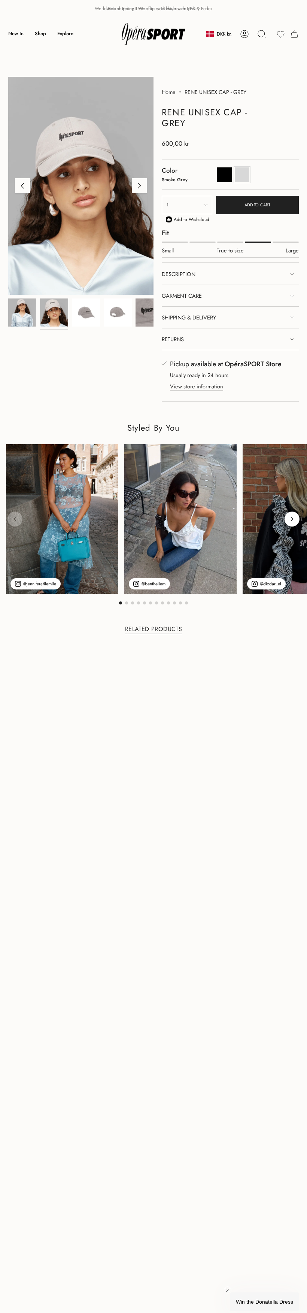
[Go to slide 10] (174, 602)
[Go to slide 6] (150, 602)
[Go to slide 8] (162, 602)
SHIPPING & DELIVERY (189, 317)
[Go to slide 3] (132, 602)
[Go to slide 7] (156, 602)
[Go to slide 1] (120, 602)
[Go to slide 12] (186, 602)
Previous (22, 185)
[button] (40, 34)
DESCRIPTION (178, 274)
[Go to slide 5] (144, 602)
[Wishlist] (280, 34)
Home (169, 92)
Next (139, 185)
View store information (196, 386)
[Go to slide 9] (168, 602)
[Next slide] (292, 519)
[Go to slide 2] (126, 602)
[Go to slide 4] (138, 602)
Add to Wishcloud (191, 219)
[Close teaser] (227, 1290)
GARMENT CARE (182, 296)
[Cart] (294, 34)
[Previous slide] (14, 519)
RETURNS (173, 339)
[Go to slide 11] (180, 602)
